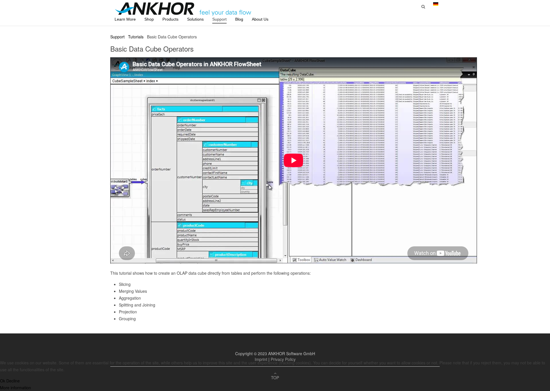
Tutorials (136, 37)
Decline (13, 381)
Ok (2, 381)
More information (15, 387)
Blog (239, 19)
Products (170, 19)
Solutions (195, 19)
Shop (149, 19)
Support (219, 19)
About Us (260, 19)
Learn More (125, 19)
